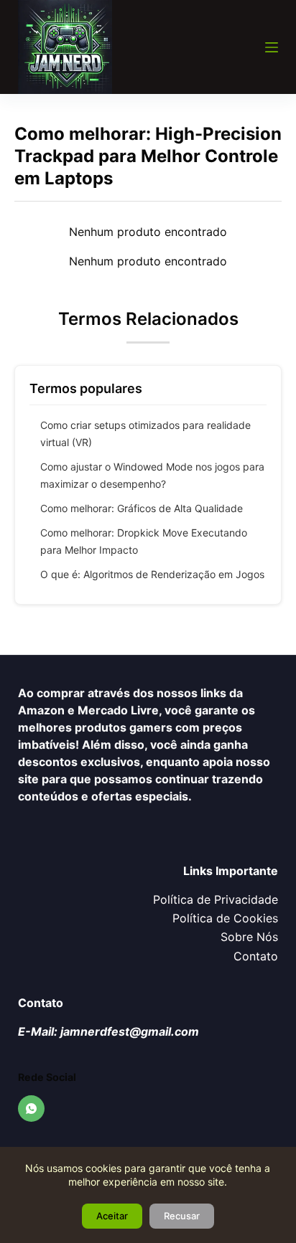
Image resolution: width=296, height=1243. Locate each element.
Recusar (182, 1215)
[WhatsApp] (31, 1109)
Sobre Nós (249, 937)
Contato (255, 956)
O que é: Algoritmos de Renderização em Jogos (152, 574)
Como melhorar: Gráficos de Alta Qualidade (141, 508)
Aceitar (112, 1215)
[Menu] (271, 47)
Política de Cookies (225, 918)
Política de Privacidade (215, 899)
